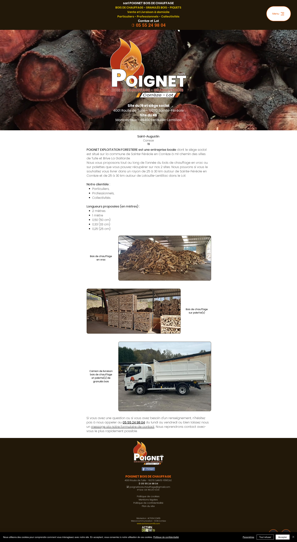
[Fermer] (293, 537)
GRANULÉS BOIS (156, 7)
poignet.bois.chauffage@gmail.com (150, 487)
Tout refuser (265, 537)
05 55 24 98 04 (151, 25)
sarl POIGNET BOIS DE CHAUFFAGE (148, 3)
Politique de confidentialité (166, 537)
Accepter (282, 537)
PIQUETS (175, 7)
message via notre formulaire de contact (122, 427)
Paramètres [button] (248, 537)
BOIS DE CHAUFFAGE (129, 7)
